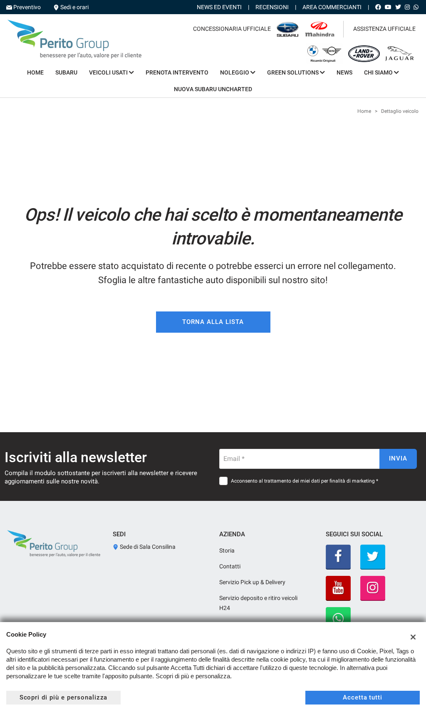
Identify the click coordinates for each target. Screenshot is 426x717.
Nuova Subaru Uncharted (213, 89)
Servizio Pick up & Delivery (252, 582)
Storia (227, 550)
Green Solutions (293, 72)
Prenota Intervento (177, 72)
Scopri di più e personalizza (64, 697)
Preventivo (27, 7)
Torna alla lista (212, 322)
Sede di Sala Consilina (147, 546)
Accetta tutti (362, 697)
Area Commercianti (332, 7)
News (344, 72)
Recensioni (272, 7)
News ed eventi (219, 7)
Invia (398, 458)
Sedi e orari (74, 7)
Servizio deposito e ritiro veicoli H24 (258, 603)
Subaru (66, 72)
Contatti (229, 566)
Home (35, 72)
